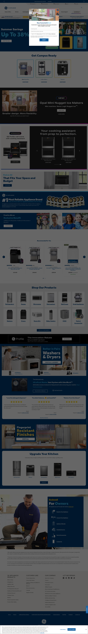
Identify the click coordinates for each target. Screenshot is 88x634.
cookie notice (42, 632)
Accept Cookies (71, 629)
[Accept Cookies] (86, 629)
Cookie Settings (63, 629)
